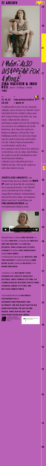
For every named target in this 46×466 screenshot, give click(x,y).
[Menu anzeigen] (3, 3)
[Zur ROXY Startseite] (40, 3)
